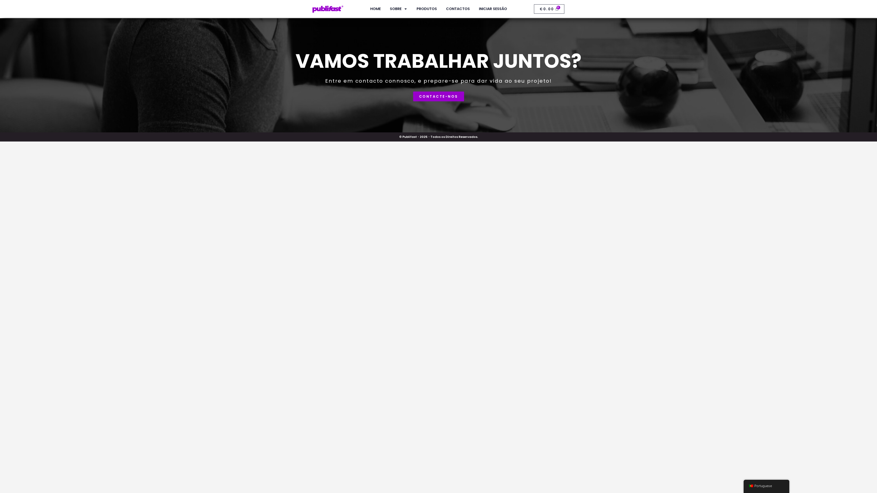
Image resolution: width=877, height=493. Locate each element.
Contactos (458, 8)
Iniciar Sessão (493, 8)
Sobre (396, 8)
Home (375, 8)
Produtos (427, 8)
